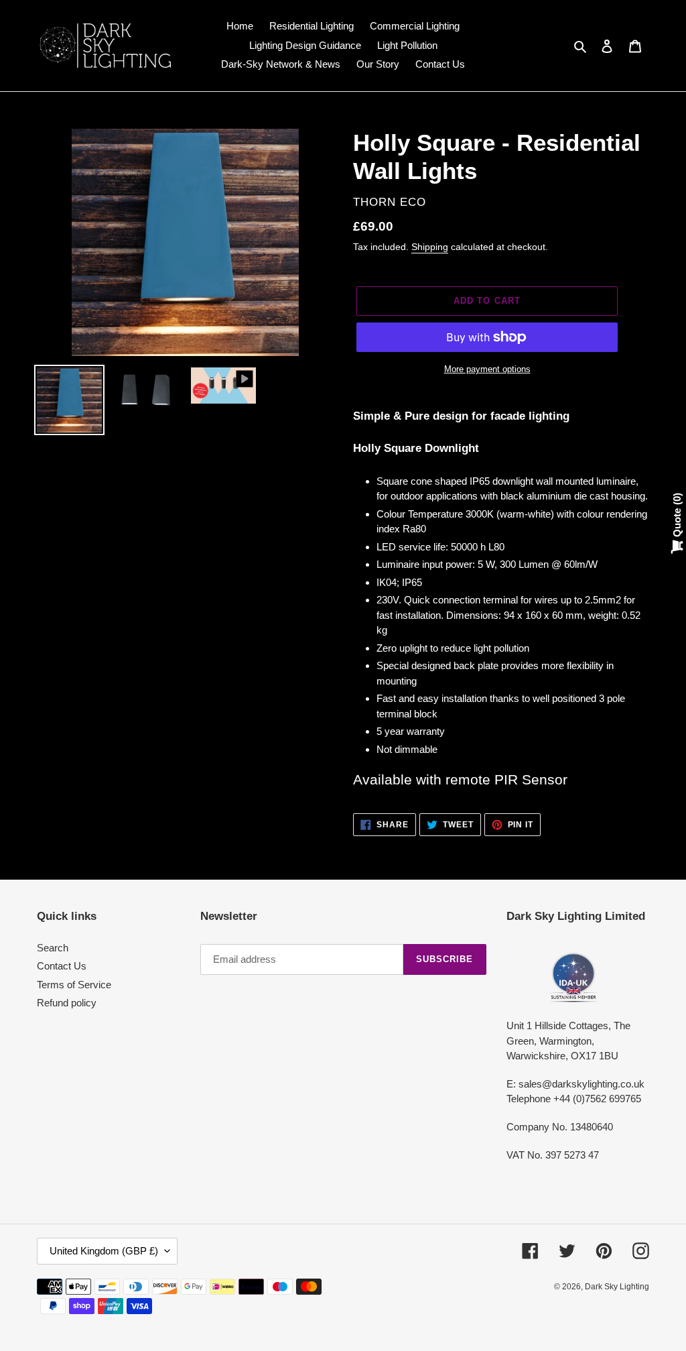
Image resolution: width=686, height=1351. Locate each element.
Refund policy (66, 1002)
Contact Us (61, 966)
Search (52, 947)
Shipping (429, 246)
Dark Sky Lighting (617, 1286)
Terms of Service (74, 984)
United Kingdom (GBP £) (104, 1250)
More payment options (487, 369)
